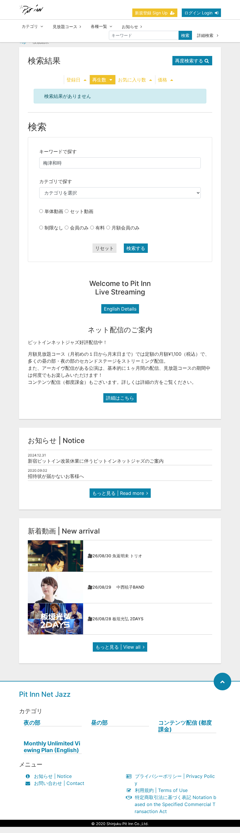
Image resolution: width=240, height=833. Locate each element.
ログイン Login (198, 12)
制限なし (53, 228)
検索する (135, 248)
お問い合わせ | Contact (59, 783)
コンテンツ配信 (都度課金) (185, 726)
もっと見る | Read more (118, 493)
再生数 (99, 80)
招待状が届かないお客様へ (56, 476)
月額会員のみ (126, 228)
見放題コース (65, 26)
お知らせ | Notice (53, 776)
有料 (100, 228)
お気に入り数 (132, 80)
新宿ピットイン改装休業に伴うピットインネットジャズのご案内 (96, 461)
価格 (162, 80)
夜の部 (32, 722)
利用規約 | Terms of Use (161, 790)
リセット (104, 248)
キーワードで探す (58, 151)
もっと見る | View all (117, 647)
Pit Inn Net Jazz (45, 694)
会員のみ (79, 228)
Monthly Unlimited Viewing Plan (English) (52, 747)
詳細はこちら (120, 398)
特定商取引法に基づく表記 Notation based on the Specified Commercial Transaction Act (175, 804)
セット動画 (81, 211)
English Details (120, 309)
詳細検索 (206, 35)
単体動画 (53, 211)
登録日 (73, 80)
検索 (185, 35)
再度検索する (189, 61)
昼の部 (99, 722)
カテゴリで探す (55, 181)
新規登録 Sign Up (151, 12)
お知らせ (130, 26)
